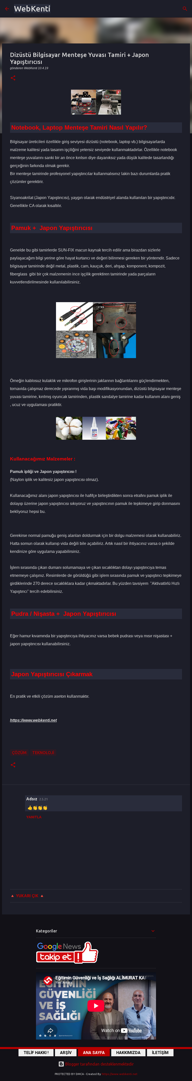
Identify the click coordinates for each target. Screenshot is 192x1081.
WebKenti (32, 8)
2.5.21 (43, 799)
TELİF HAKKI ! (36, 1052)
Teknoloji (43, 752)
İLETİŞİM (160, 1052)
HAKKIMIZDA (128, 1052)
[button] (13, 78)
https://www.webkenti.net (120, 1074)
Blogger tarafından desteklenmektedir (99, 1064)
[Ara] (185, 9)
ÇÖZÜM (19, 752)
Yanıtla (34, 817)
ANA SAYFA (94, 1052)
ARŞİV (66, 1052)
